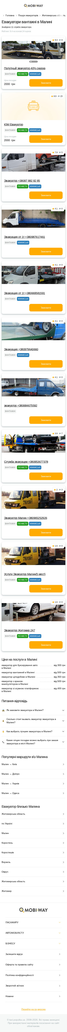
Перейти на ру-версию (33, 1009)
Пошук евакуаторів (28, 15)
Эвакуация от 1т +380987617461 (24, 237)
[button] (30, 61)
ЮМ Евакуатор (13, 124)
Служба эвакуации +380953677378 (26, 461)
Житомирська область (53, 15)
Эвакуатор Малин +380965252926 (25, 518)
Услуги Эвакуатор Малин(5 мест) (24, 574)
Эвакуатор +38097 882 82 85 (22, 180)
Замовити (46, 83)
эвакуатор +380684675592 (20, 405)
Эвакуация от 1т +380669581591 (24, 293)
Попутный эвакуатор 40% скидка (24, 68)
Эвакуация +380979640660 (21, 349)
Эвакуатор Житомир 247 (19, 630)
